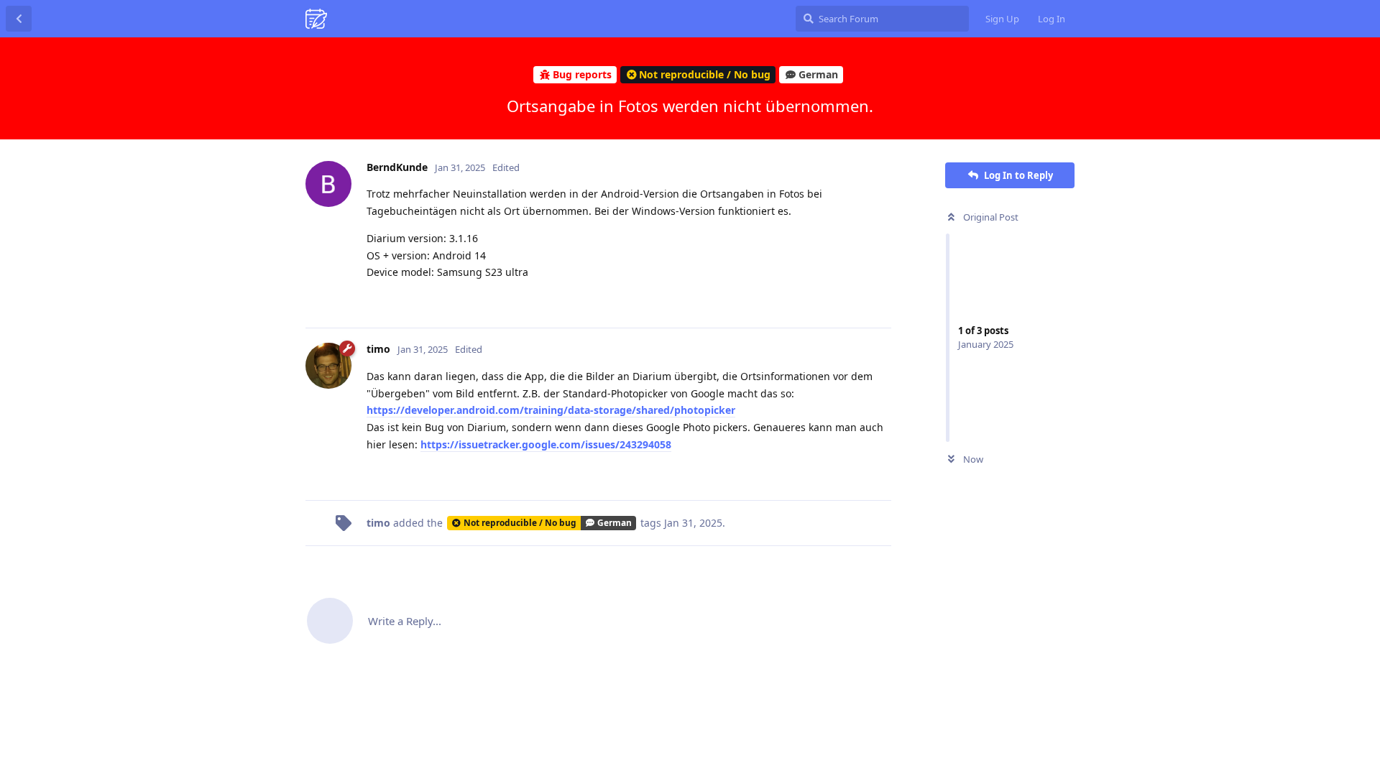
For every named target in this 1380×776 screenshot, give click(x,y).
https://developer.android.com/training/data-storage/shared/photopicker (551, 410)
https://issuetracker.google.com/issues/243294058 (545, 444)
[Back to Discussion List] (19, 19)
